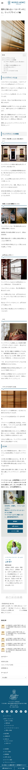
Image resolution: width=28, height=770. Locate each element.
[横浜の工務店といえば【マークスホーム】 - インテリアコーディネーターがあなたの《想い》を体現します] (16, 2)
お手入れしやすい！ (11, 67)
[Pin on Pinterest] (18, 597)
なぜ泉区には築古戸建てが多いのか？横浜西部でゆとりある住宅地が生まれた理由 (16, 633)
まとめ (5, 72)
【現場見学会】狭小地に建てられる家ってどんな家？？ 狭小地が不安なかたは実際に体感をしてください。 (7, 608)
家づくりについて (8, 718)
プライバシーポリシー (9, 762)
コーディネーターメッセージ (12, 727)
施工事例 (6, 733)
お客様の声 (7, 736)
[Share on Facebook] (9, 597)
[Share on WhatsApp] (7, 597)
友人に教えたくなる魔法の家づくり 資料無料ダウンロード (14, 765)
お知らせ (6, 739)
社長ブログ (8, 743)
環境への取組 (9, 730)
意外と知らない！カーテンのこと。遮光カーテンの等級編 (20, 608)
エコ (7, 69)
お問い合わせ (7, 757)
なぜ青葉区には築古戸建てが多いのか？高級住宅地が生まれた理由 (16, 644)
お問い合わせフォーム (7, 768)
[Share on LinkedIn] (21, 597)
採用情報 (3, 668)
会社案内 (6, 749)
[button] (23, 55)
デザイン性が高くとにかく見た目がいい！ (15, 62)
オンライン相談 (8, 759)
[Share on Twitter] (12, 597)
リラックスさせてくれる (12, 70)
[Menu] (2, 2)
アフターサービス (10, 725)
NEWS (3, 661)
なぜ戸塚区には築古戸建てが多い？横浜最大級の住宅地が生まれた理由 (16, 639)
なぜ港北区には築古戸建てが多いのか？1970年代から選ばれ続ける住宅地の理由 (16, 650)
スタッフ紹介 (7, 751)
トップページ (7, 716)
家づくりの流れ (9, 720)
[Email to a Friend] (15, 597)
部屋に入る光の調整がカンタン (13, 65)
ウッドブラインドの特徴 (9, 60)
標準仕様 (8, 723)
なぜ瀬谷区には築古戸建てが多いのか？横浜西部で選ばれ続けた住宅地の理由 (16, 627)
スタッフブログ (5, 665)
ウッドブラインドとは (9, 58)
